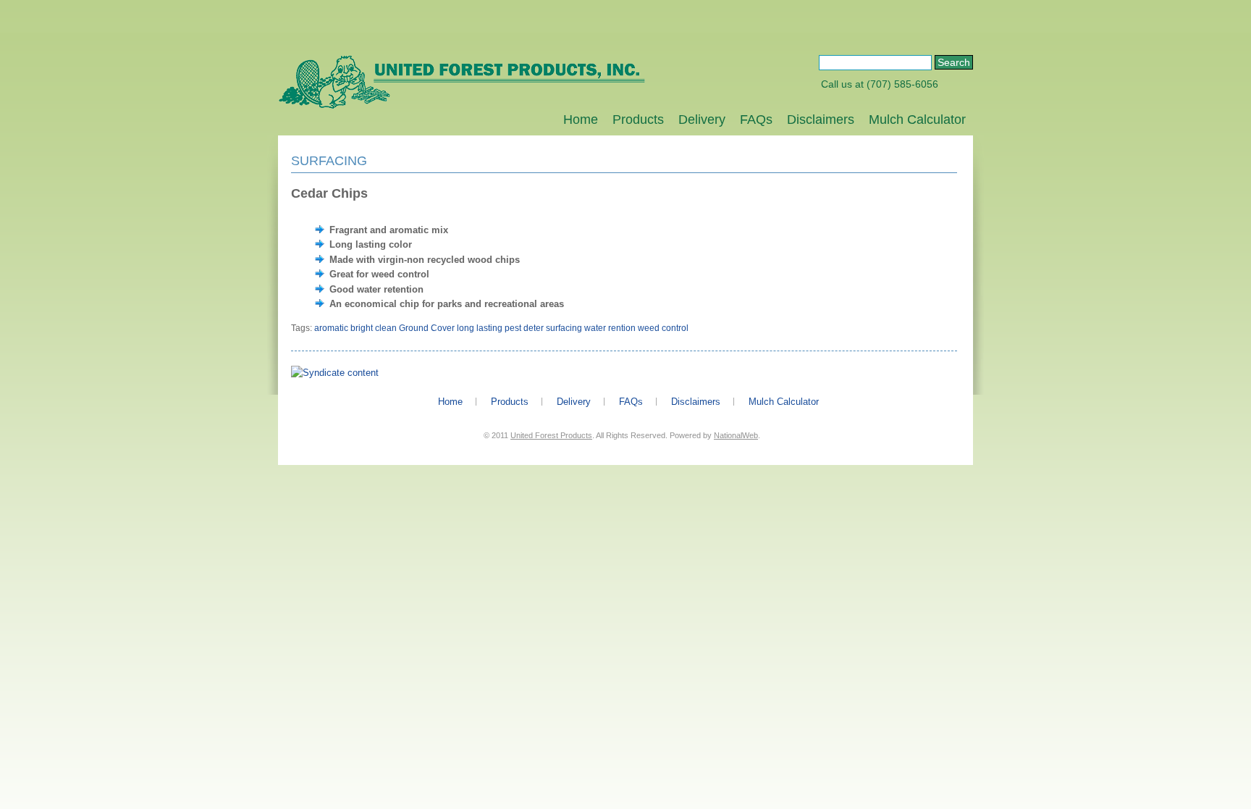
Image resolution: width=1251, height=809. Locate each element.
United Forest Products (551, 435)
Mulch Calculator (917, 119)
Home (580, 119)
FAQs (756, 119)
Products (638, 119)
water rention (610, 328)
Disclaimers (820, 119)
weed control (663, 328)
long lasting (479, 328)
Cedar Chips (329, 193)
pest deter (524, 328)
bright (361, 328)
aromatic (331, 328)
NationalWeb (736, 435)
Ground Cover (427, 328)
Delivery (701, 119)
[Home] (461, 106)
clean (386, 328)
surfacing (564, 328)
